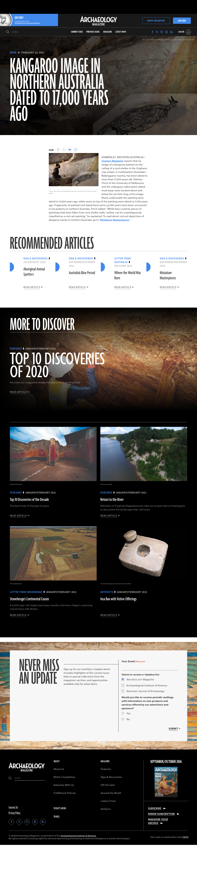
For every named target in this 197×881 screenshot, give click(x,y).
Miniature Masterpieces (114, 220)
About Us (59, 769)
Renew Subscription (156, 20)
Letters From (108, 801)
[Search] (7, 32)
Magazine (140, 679)
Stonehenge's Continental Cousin (29, 599)
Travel (57, 817)
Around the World (111, 793)
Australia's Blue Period (82, 273)
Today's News (60, 808)
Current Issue (77, 31)
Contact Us (13, 807)
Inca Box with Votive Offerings (118, 599)
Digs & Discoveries (111, 777)
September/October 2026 (166, 761)
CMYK (185, 837)
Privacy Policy (14, 813)
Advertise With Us (64, 785)
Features (106, 769)
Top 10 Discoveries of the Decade (29, 499)
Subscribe (182, 20)
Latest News (121, 31)
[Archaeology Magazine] (27, 771)
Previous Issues (92, 31)
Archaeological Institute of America (147, 685)
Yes (129, 713)
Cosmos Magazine (112, 161)
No (128, 719)
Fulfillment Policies (65, 793)
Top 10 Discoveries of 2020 (57, 365)
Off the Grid (108, 785)
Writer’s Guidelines (64, 777)
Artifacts (106, 809)
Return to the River (112, 499)
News (13, 52)
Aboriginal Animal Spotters (34, 271)
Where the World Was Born (127, 275)
